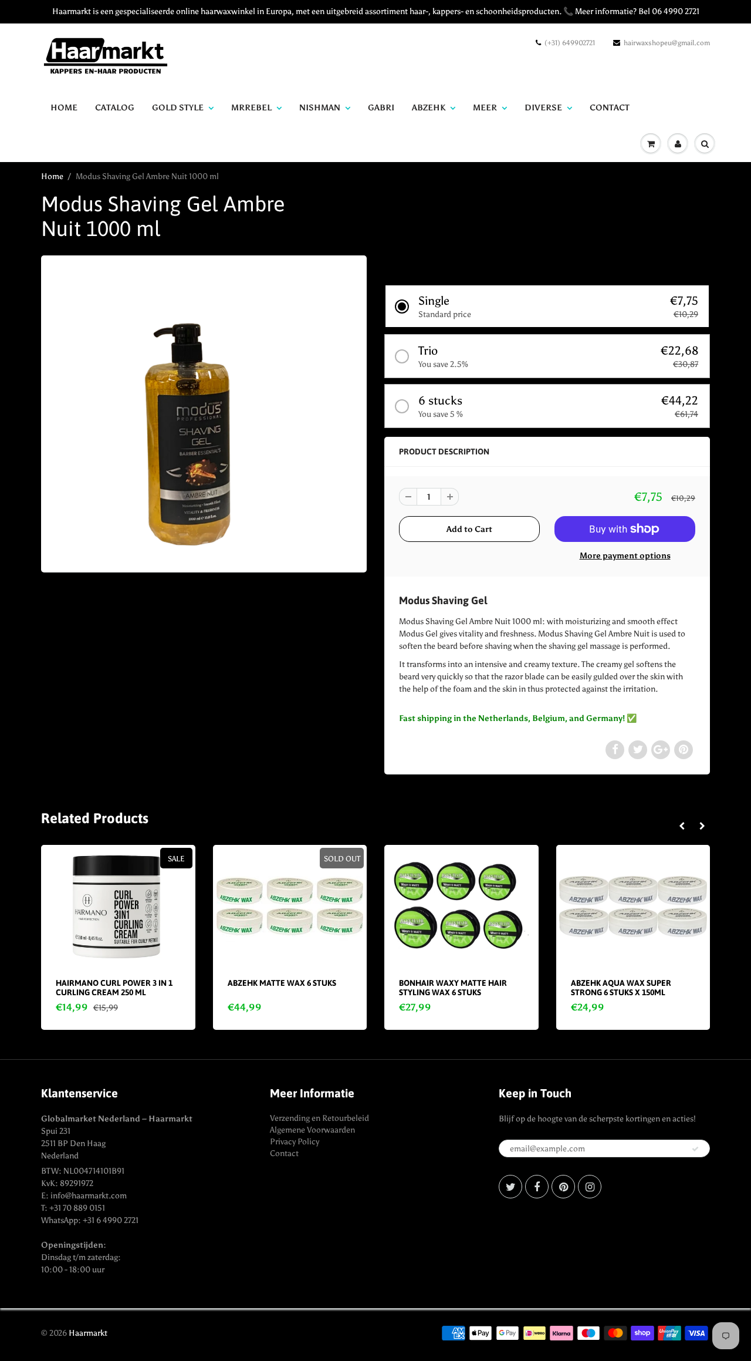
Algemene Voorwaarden (312, 1130)
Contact (284, 1153)
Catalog (114, 108)
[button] (547, 306)
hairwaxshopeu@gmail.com (667, 43)
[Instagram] (589, 1186)
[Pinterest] (563, 1186)
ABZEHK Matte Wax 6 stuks (282, 983)
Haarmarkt (88, 1333)
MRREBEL (251, 108)
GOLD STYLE (178, 108)
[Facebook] (537, 1186)
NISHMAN (319, 108)
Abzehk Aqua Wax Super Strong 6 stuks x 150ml (621, 987)
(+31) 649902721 (569, 43)
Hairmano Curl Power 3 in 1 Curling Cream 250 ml (114, 987)
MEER (485, 108)
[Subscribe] (695, 1149)
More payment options (625, 556)
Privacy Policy (294, 1142)
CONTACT (610, 108)
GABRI (381, 108)
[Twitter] (510, 1186)
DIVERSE (543, 108)
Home (63, 108)
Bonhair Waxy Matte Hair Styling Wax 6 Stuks (453, 987)
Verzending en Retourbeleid (319, 1118)
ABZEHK (428, 108)
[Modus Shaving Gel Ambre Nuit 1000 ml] (204, 412)
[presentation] (681, 826)
